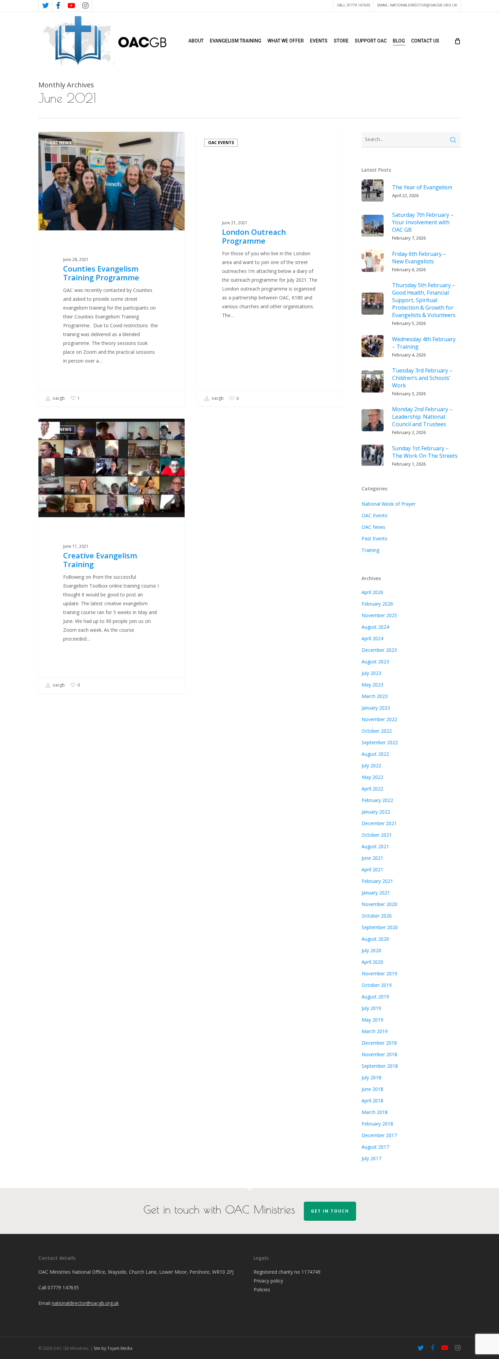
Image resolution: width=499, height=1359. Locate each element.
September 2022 (380, 742)
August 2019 (375, 996)
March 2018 (375, 1112)
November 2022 (379, 719)
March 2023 (375, 696)
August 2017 (375, 1147)
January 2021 (376, 892)
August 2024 (375, 627)
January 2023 (376, 707)
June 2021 (372, 858)
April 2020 (372, 962)
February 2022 (377, 800)
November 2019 (379, 973)
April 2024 (372, 638)
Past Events (374, 538)
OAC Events (221, 142)
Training (370, 550)
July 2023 (371, 673)
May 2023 (372, 684)
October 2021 (377, 835)
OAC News (60, 142)
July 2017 (371, 1158)
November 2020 (379, 904)
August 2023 (375, 661)
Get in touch (330, 1211)
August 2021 (375, 846)
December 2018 (379, 1043)
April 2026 (372, 592)
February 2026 (377, 603)
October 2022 (377, 731)
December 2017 (379, 1135)
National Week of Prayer (388, 504)
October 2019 (377, 985)
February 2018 (377, 1123)
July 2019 (371, 1008)
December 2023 (379, 650)
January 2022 (376, 811)
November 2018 (379, 1054)
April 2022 (372, 788)
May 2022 (372, 777)
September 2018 (380, 1066)
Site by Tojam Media (113, 1348)
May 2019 (372, 1019)
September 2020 (380, 927)
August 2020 (375, 939)
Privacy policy (268, 1280)
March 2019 (375, 1031)
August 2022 (375, 754)
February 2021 (377, 881)
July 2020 (371, 950)
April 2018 (372, 1100)
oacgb (58, 398)
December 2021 (379, 823)
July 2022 (371, 765)
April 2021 (372, 869)
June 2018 (372, 1089)
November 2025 (379, 615)
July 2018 (371, 1077)
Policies (262, 1289)
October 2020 (377, 915)
